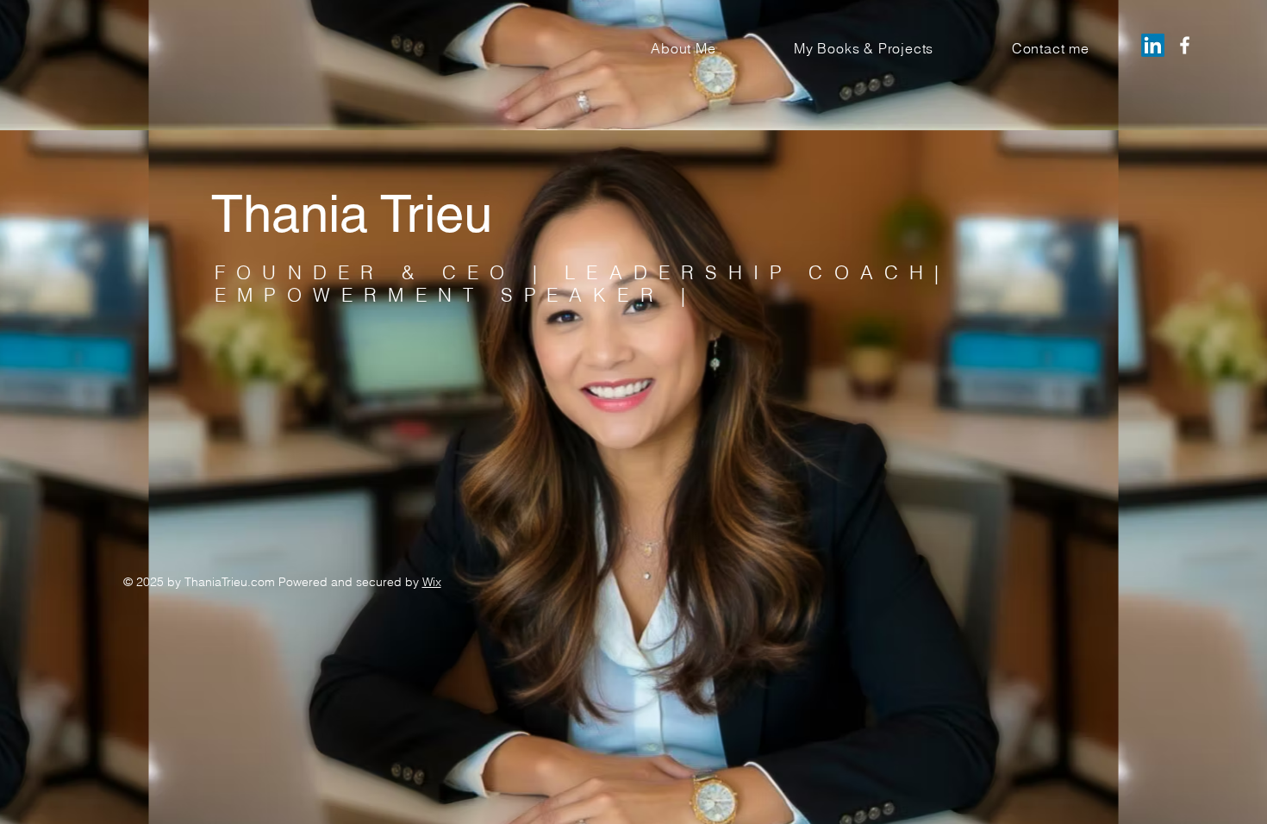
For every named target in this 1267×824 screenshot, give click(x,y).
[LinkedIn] (1152, 45)
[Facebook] (1184, 45)
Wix (431, 582)
